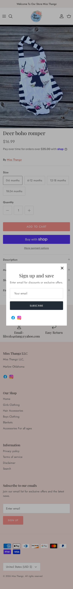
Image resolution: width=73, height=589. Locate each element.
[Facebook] (13, 317)
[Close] (62, 268)
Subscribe (36, 305)
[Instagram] (19, 318)
